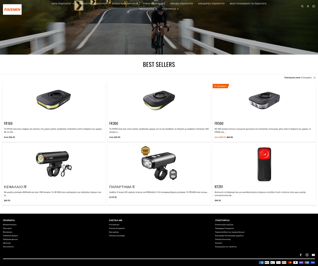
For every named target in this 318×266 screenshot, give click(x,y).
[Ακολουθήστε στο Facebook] (300, 255)
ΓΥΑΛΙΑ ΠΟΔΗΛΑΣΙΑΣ (154, 3)
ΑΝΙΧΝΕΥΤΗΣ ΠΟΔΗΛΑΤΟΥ (93, 3)
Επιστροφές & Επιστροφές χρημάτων (229, 236)
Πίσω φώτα (7, 228)
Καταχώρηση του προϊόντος (226, 247)
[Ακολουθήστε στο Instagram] (307, 255)
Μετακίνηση (7, 232)
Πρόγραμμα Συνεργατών (224, 228)
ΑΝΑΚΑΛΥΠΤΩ (146, 8)
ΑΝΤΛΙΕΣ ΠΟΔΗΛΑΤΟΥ (181, 3)
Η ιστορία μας (114, 225)
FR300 (113, 123)
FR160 (8, 123)
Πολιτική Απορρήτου (117, 228)
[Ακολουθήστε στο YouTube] (313, 255)
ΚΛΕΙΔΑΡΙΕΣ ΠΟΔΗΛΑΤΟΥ (211, 3)
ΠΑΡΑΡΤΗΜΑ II (122, 186)
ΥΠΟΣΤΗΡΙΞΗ (169, 8)
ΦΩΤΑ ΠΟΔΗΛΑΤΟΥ (61, 3)
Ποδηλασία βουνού (10, 239)
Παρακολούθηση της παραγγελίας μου (230, 232)
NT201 (219, 186)
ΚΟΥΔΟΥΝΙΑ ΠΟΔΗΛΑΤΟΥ (125, 3)
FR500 (219, 123)
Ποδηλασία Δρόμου (10, 236)
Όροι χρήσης (114, 232)
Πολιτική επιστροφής (117, 236)
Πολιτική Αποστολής (223, 239)
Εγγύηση (218, 243)
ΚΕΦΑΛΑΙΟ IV (15, 186)
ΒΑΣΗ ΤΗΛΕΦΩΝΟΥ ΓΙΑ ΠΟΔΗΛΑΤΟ (248, 3)
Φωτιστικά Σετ (8, 247)
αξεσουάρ (7, 243)
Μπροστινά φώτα (9, 225)
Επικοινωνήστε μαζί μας (224, 225)
